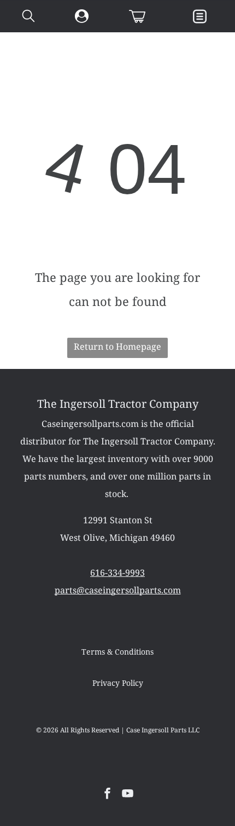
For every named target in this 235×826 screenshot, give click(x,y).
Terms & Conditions (117, 652)
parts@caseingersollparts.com (118, 590)
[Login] (82, 16)
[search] (28, 17)
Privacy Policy (117, 683)
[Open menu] (199, 16)
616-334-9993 (117, 573)
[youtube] (128, 794)
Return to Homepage (117, 346)
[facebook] (107, 794)
